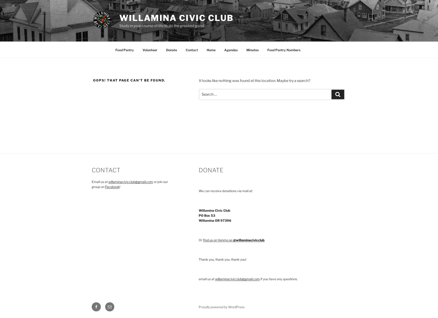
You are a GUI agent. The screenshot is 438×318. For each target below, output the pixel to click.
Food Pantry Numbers (283, 50)
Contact (192, 50)
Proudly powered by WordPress (222, 307)
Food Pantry (124, 50)
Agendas (231, 50)
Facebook (112, 187)
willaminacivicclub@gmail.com (130, 182)
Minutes (252, 50)
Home (211, 50)
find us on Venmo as (234, 240)
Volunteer (150, 50)
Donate (171, 50)
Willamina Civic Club (176, 18)
